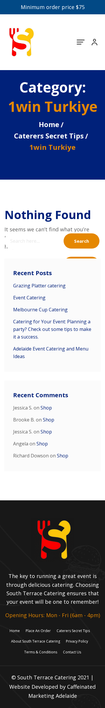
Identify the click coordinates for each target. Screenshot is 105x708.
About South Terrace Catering (35, 641)
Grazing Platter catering (39, 285)
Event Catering (29, 297)
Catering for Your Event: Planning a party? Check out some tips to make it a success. (52, 329)
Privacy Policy (77, 641)
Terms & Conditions (40, 652)
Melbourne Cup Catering (40, 309)
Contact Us (72, 652)
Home (49, 124)
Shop (46, 408)
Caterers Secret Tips (49, 135)
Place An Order (38, 630)
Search (81, 241)
